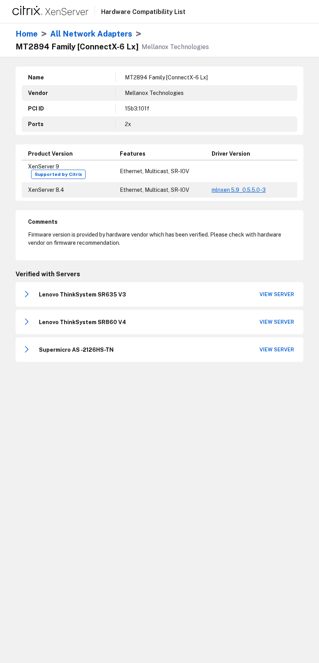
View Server (276, 294)
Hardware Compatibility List (143, 12)
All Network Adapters (91, 34)
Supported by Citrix (58, 174)
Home (27, 34)
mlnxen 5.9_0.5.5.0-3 (239, 190)
